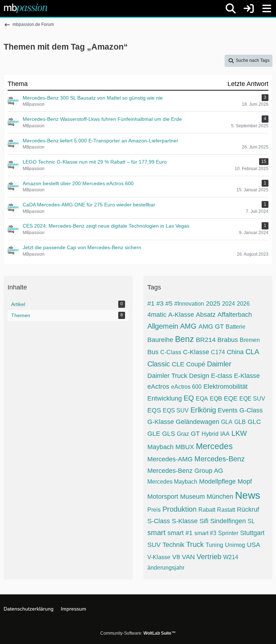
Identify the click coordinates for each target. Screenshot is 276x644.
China (235, 352)
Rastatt (226, 510)
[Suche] (231, 8)
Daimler (219, 364)
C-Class (170, 352)
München (220, 496)
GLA (227, 422)
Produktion (179, 509)
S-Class (158, 521)
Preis (154, 510)
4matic (156, 314)
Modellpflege (217, 481)
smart (156, 532)
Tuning (214, 545)
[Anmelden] (249, 8)
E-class (221, 375)
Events (228, 410)
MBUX (184, 447)
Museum (192, 496)
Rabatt (206, 510)
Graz (183, 434)
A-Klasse (181, 314)
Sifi (203, 521)
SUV (154, 544)
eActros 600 (186, 387)
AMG (188, 326)
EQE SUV (252, 399)
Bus (152, 352)
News (247, 495)
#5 (168, 303)
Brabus (227, 339)
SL (251, 521)
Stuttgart (252, 532)
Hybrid (210, 434)
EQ (189, 398)
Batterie (235, 327)
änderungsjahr (165, 568)
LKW (239, 433)
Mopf (245, 481)
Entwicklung (164, 398)
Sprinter (228, 533)
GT (195, 433)
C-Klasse (196, 352)
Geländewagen (197, 421)
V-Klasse (158, 557)
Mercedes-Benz (219, 459)
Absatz (206, 314)
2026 (243, 304)
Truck (195, 544)
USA (253, 544)
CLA (252, 352)
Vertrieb (209, 557)
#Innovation (189, 304)
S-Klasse (185, 521)
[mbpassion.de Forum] (25, 8)
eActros (158, 386)
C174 (218, 352)
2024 (228, 304)
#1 (151, 303)
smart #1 (180, 532)
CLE (178, 364)
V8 (176, 557)
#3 (160, 303)
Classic (158, 364)
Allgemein (162, 326)
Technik (173, 544)
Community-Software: (138, 633)
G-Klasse (160, 421)
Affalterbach (234, 314)
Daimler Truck (167, 375)
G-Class (251, 410)
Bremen (250, 340)
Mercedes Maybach (172, 482)
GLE (153, 433)
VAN (188, 557)
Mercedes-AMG (170, 459)
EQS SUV (176, 410)
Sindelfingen (228, 521)
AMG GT (211, 326)
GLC (254, 421)
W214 (230, 557)
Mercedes (214, 446)
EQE (231, 398)
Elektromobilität (225, 386)
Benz (184, 339)
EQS (154, 410)
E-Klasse (247, 375)
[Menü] (266, 8)
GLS (168, 433)
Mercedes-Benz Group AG (185, 470)
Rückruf (248, 509)
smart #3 (205, 533)
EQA (202, 399)
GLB (240, 422)
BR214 (206, 339)
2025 (213, 303)
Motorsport (162, 496)
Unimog (235, 545)
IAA (225, 434)
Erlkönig (203, 410)
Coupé (195, 364)
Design (199, 375)
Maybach (160, 447)
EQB (216, 399)
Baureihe (160, 339)
